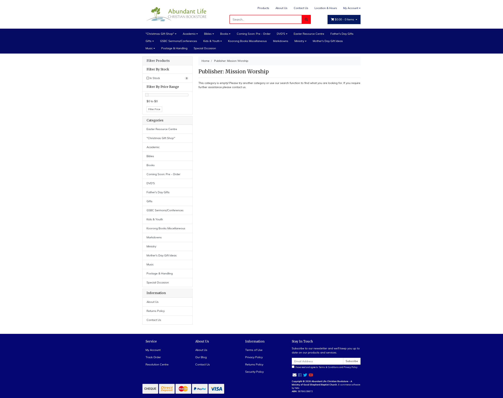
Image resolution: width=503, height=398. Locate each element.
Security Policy (254, 371)
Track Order (153, 357)
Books (224, 34)
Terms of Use (254, 350)
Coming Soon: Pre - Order (254, 34)
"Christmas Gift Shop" (160, 34)
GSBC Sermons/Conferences (178, 41)
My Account (350, 8)
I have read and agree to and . (326, 367)
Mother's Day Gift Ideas (328, 41)
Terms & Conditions (329, 367)
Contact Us (301, 8)
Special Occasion (205, 48)
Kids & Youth (211, 41)
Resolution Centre (157, 364)
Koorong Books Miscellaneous (247, 41)
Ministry (299, 41)
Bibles (208, 34)
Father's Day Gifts (341, 34)
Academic (189, 34)
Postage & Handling (174, 48)
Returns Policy (156, 311)
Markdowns (280, 41)
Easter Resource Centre (309, 34)
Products (263, 8)
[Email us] (294, 374)
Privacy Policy (254, 357)
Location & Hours (326, 8)
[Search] (306, 19)
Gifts (148, 41)
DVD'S (281, 34)
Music (149, 48)
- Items (345, 19)
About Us (281, 8)
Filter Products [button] (158, 61)
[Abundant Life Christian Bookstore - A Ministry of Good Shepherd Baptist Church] (176, 14)
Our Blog (201, 357)
